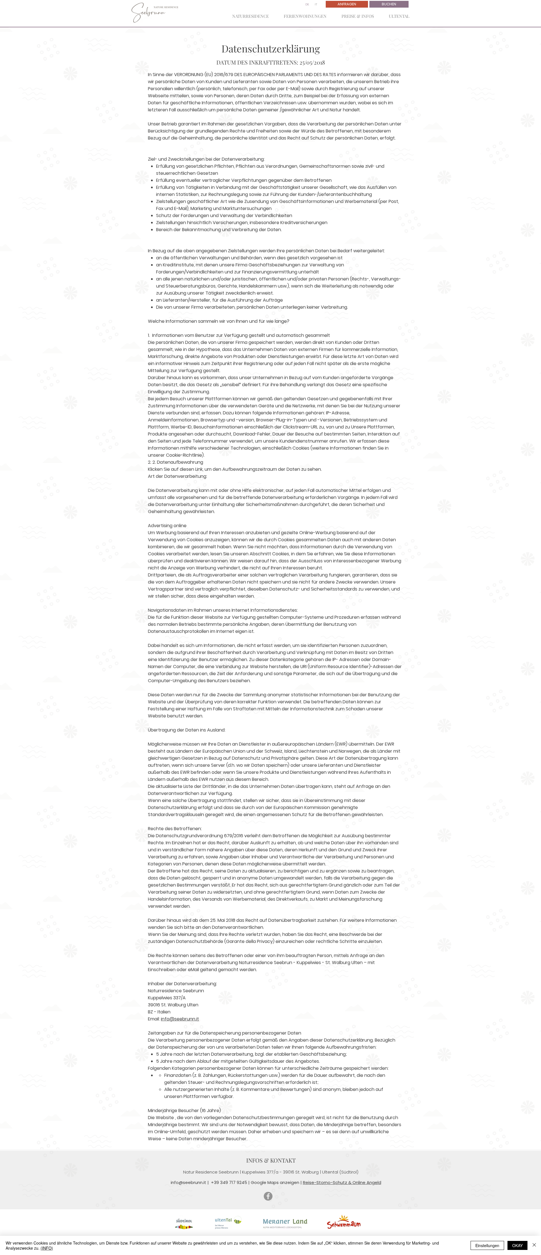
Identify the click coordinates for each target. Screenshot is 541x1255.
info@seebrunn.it (180, 1019)
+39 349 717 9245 (229, 1182)
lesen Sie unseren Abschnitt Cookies (249, 554)
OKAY (517, 1245)
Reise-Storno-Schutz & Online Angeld (342, 1182)
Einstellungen (487, 1245)
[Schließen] (534, 1245)
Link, (199, 469)
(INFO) (47, 1248)
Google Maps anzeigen (275, 1182)
